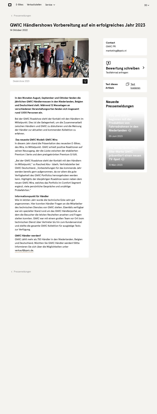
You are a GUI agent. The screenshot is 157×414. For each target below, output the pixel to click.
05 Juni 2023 (123, 125)
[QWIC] (9, 4)
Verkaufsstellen (34, 5)
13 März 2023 (125, 156)
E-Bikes (19, 5)
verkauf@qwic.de (24, 250)
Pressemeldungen (22, 16)
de (145, 5)
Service (48, 5)
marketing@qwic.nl (116, 51)
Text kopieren (135, 86)
